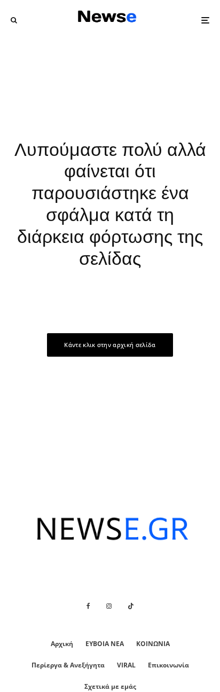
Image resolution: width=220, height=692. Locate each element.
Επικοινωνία (168, 665)
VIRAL (126, 665)
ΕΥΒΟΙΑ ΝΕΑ (104, 643)
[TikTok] (131, 606)
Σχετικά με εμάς (110, 686)
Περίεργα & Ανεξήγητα (68, 665)
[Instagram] (109, 606)
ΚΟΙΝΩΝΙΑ (153, 643)
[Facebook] (88, 606)
